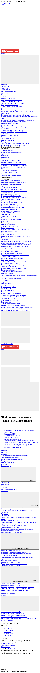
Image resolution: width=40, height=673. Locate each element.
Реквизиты (4, 88)
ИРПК (3, 54)
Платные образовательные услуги (11, 162)
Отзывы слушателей (7, 138)
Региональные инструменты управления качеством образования (14, 191)
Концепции (4, 221)
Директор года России (8, 270)
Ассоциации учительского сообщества (13, 145)
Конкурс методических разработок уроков (14, 265)
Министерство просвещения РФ (11, 303)
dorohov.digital (12, 648)
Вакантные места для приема (10, 174)
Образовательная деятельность (10, 457)
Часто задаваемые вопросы (9, 91)
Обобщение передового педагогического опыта (8, 215)
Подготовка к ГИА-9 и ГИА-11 (11, 196)
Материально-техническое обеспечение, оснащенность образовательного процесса (14, 164)
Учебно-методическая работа (10, 187)
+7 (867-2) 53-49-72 (7, 3)
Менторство (4, 239)
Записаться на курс (7, 133)
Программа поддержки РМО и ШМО (12, 207)
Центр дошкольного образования (11, 110)
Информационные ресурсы (9, 123)
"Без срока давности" (7, 260)
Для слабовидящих (11, 51)
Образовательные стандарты (10, 169)
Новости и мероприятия (8, 140)
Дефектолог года (6, 292)
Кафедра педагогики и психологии (12, 106)
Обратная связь (5, 90)
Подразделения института (9, 98)
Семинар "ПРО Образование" (10, 226)
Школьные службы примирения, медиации (14, 246)
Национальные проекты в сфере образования (15, 229)
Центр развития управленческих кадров (13, 122)
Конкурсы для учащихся (8, 256)
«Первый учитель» (7, 282)
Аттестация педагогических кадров (12, 253)
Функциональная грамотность (10, 233)
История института (7, 95)
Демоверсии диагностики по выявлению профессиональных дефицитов (14, 198)
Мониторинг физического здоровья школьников (16, 245)
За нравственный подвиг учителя (11, 271)
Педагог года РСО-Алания (9, 263)
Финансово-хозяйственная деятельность (13, 167)
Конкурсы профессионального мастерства (14, 261)
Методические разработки (12, 439)
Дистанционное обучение (9, 194)
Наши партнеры (6, 302)
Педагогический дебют (8, 287)
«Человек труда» (6, 280)
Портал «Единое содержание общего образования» (17, 307)
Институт (4, 84)
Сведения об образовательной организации (14, 455)
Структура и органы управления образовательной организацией (11, 153)
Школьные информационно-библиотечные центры (17, 236)
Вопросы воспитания (7, 234)
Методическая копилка (8, 273)
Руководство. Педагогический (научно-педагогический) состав (11, 159)
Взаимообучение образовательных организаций (16, 241)
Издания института (7, 125)
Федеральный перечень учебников (12, 130)
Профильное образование (9, 209)
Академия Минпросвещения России (12, 613)
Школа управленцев (7, 228)
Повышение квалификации (9, 135)
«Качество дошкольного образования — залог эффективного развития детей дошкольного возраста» (21, 441)
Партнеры (4, 142)
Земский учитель (6, 248)
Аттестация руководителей (9, 251)
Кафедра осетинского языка (9, 105)
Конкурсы (4, 595)
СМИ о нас (4, 93)
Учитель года (5, 285)
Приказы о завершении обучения (11, 189)
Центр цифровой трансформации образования (15, 115)
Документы (4, 155)
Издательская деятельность (9, 204)
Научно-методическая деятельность (12, 202)
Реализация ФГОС (10, 434)
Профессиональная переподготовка (12, 137)
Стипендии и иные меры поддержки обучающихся (9, 171)
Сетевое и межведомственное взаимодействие (15, 143)
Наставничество (6, 238)
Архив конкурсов (6, 283)
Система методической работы (10, 206)
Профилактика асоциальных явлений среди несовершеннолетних (12, 218)
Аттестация (4, 250)
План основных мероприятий (10, 180)
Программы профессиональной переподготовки (11, 185)
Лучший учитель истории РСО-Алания (13, 268)
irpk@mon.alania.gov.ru (8, 5)
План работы (5, 484)
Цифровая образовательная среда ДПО (13, 305)
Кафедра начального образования (11, 100)
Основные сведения (7, 150)
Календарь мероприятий (8, 201)
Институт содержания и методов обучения (14, 310)
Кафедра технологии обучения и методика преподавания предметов (12, 102)
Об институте (5, 86)
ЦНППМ (4, 108)
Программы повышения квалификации (13, 182)
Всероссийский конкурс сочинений (12, 258)
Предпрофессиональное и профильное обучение (16, 243)
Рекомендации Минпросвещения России (14, 132)
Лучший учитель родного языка (11, 293)
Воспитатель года (6, 288)
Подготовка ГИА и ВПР (12, 435)
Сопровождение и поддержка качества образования (10, 212)
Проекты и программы (8, 224)
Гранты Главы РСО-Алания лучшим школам (15, 255)
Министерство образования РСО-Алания (14, 309)
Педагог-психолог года (8, 290)
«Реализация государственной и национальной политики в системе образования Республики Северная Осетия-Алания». (19, 445)
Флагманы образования (8, 266)
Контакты (4, 96)
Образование (5, 157)
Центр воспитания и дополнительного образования (17, 120)
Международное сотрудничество (11, 175)
